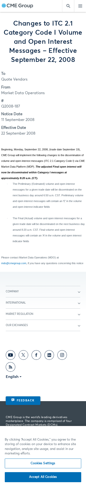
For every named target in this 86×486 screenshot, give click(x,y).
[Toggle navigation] (80, 6)
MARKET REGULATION (19, 314)
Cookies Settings (43, 463)
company (12, 291)
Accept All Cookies (43, 477)
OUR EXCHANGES (17, 325)
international (16, 302)
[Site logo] (17, 6)
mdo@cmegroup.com (13, 263)
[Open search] (68, 6)
